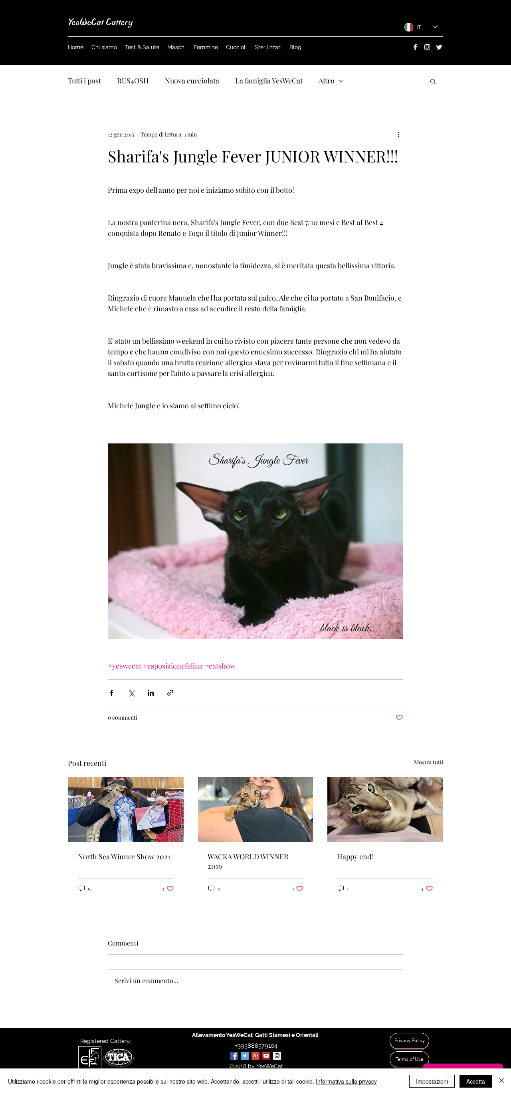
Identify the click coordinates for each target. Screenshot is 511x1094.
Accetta (475, 1081)
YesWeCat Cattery (100, 22)
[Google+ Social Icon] (255, 1056)
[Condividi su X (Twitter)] (131, 692)
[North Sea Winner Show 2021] (126, 809)
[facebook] (415, 47)
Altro (327, 80)
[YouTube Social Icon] (266, 1056)
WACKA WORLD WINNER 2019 (248, 861)
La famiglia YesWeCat (269, 80)
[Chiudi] (501, 1081)
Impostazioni (432, 1081)
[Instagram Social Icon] (277, 1056)
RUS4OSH (133, 80)
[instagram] (427, 47)
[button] (433, 81)
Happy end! (355, 856)
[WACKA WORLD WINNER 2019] (255, 809)
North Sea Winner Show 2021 (124, 856)
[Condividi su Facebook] (111, 692)
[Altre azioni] (398, 134)
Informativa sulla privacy (346, 1081)
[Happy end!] (385, 809)
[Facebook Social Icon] (234, 1056)
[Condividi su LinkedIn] (150, 692)
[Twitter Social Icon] (245, 1056)
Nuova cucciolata (192, 80)
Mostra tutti (428, 762)
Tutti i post (84, 80)
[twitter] (439, 47)
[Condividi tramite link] (170, 692)
